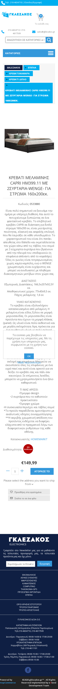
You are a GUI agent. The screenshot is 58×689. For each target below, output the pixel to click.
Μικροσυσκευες (29, 580)
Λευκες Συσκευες (29, 577)
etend (52, 682)
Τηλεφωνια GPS (29, 589)
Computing (29, 586)
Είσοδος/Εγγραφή (33, 2)
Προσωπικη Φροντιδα (29, 592)
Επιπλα (29, 594)
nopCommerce (8, 682)
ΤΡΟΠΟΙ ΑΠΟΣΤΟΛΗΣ (29, 610)
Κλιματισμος (29, 583)
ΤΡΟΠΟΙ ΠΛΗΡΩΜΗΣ (29, 607)
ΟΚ (29, 356)
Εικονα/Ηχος (29, 574)
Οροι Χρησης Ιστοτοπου (29, 604)
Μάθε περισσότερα (29, 362)
